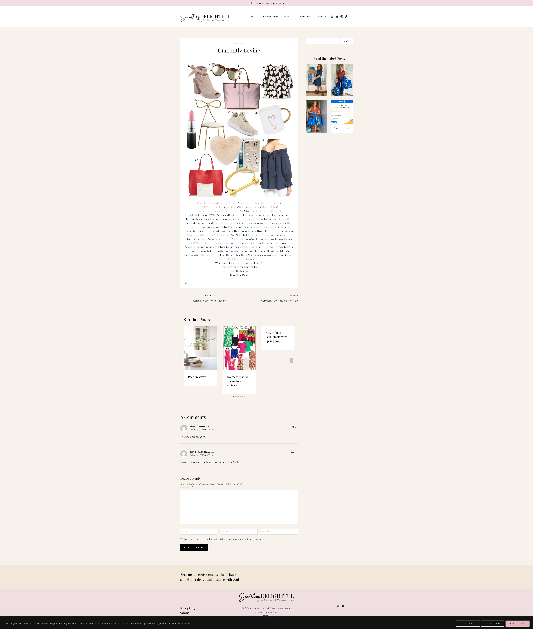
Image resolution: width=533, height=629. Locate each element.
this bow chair (209, 255)
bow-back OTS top (232, 259)
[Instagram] (332, 16)
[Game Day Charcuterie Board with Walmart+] (342, 116)
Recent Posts (271, 16)
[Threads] (346, 16)
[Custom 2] (350, 606)
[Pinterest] (337, 16)
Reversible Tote (229, 211)
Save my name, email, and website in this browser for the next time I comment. (224, 539)
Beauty (322, 16)
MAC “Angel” (197, 243)
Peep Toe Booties (207, 203)
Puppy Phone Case (207, 211)
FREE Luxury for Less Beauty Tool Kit (266, 3)
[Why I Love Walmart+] (316, 80)
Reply (293, 427)
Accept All (518, 623)
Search (346, 41)
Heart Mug (253, 207)
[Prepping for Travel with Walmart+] (342, 80)
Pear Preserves (197, 377)
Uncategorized (239, 44)
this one (265, 247)
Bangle (259, 211)
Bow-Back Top (273, 211)
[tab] (233, 396)
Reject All (492, 623)
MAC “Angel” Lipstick (212, 207)
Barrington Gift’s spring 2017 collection (208, 235)
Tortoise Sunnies (228, 203)
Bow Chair (231, 207)
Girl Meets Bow (200, 451)
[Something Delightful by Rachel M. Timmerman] (205, 16)
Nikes (242, 207)
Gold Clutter (198, 426)
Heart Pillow (269, 207)
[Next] (291, 360)
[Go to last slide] (187, 360)
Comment (186, 487)
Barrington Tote (249, 203)
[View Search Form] (351, 16)
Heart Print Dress (269, 203)
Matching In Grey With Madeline (209, 298)
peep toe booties (264, 227)
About (254, 16)
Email (225, 531)
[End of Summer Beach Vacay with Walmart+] (316, 116)
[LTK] (341, 16)
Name (185, 531)
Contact (184, 613)
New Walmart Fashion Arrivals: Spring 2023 (276, 337)
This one (250, 247)
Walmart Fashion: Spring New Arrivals (238, 381)
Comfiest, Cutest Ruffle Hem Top (279, 298)
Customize (468, 623)
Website (266, 531)
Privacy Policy (188, 608)
